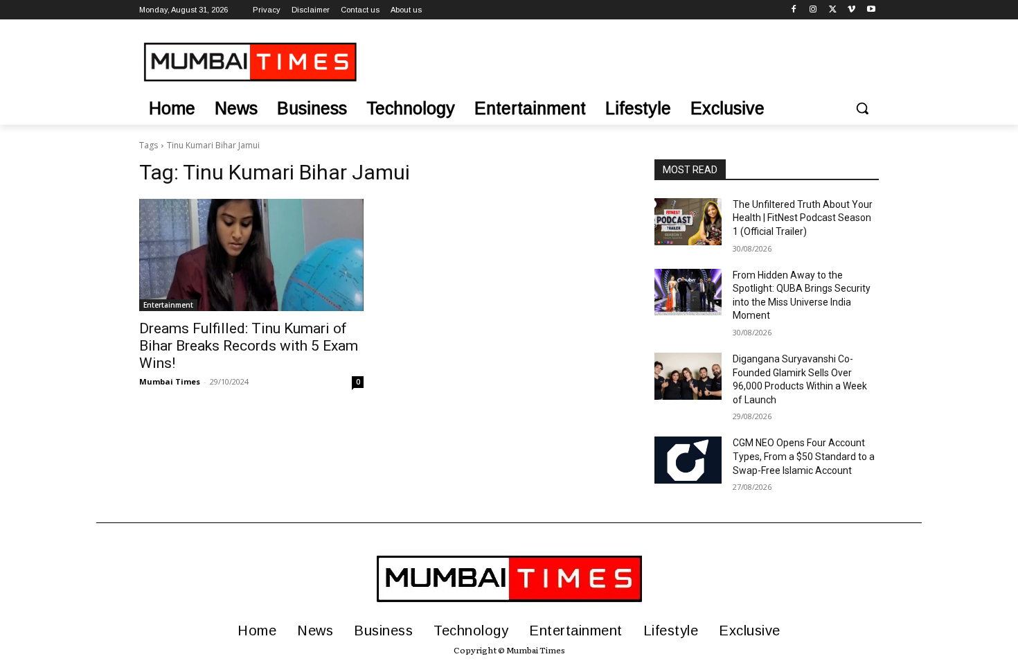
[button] (862, 108)
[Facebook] (794, 10)
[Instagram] (813, 10)
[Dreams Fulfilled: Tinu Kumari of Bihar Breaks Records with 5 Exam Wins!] (251, 255)
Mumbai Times (169, 381)
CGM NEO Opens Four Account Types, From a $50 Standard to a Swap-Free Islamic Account (804, 456)
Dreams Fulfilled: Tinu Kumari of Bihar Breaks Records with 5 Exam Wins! (248, 345)
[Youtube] (871, 10)
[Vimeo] (851, 10)
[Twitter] (833, 10)
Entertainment (168, 305)
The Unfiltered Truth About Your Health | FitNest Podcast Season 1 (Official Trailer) (803, 218)
